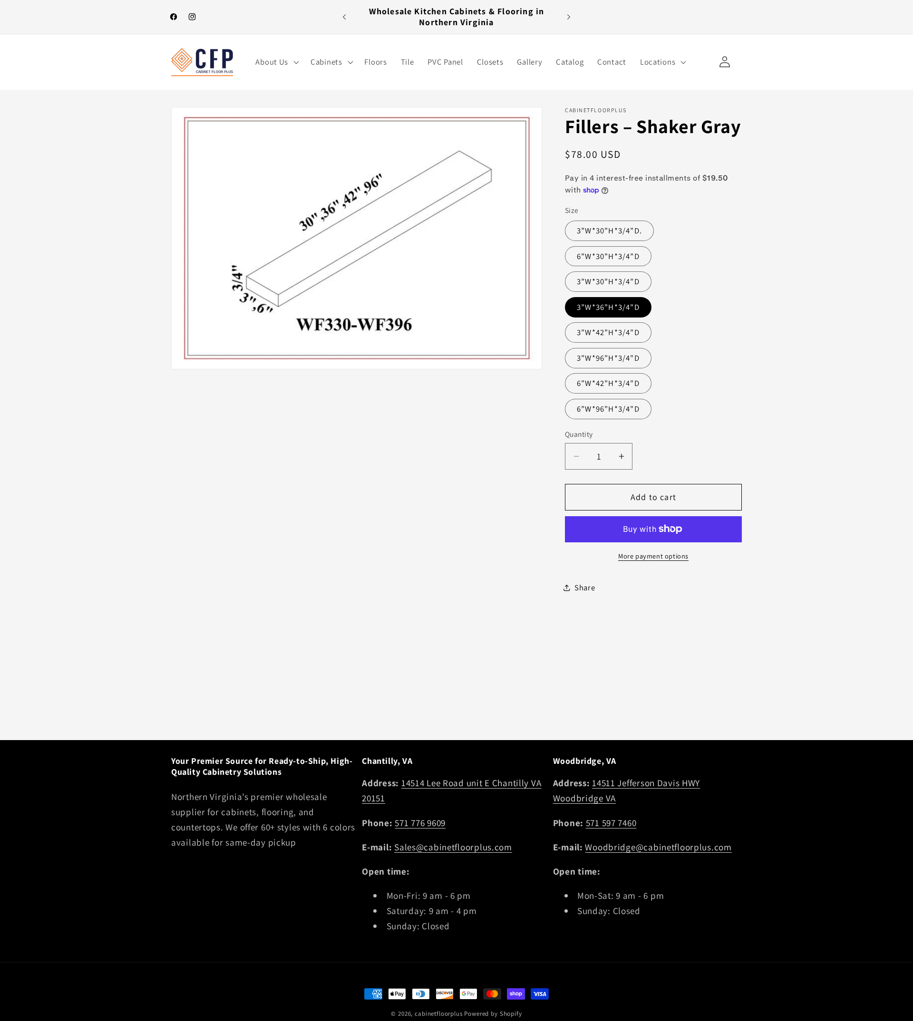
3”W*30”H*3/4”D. (609, 230)
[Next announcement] (568, 17)
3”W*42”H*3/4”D (608, 332)
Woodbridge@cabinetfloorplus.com (658, 847)
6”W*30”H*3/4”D (608, 256)
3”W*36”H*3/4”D (608, 307)
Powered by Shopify (493, 1014)
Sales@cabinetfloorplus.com (453, 847)
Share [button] (584, 587)
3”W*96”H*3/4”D (608, 358)
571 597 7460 (611, 823)
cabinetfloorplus (438, 1014)
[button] (276, 62)
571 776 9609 (420, 823)
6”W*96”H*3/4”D (608, 409)
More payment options (653, 555)
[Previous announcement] (344, 17)
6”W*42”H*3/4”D (608, 383)
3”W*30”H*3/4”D (608, 281)
